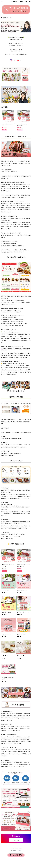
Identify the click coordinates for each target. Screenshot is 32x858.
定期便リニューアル (7, 17)
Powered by (14, 850)
